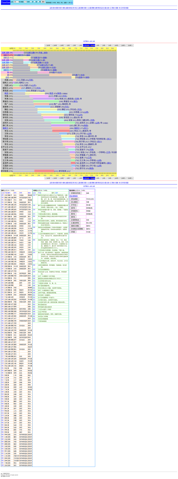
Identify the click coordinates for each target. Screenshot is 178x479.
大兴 (59, 72)
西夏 (116, 8)
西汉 (71, 8)
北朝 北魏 (5, 53)
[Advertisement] (89, 25)
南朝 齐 (6, 55)
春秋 (64, 8)
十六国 (89, 8)
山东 (34, 85)
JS (72, 2)
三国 (79, 8)
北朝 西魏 (5, 62)
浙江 (86, 128)
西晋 (82, 8)
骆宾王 (5, 128)
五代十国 (103, 8)
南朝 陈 (6, 70)
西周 (57, 8)
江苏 (108, 152)
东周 (60, 8)
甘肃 (77, 99)
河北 (38, 88)
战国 (67, 8)
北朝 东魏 (5, 60)
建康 (28, 55)
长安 (46, 62)
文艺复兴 (86, 41)
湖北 (75, 101)
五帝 (51, 8)
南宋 (113, 8)
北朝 (96, 8)
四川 (99, 142)
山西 (86, 112)
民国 (127, 8)
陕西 (59, 93)
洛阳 (87, 77)
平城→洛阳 (43, 53)
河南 (31, 80)
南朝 (93, 8)
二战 (93, 41)
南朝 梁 (6, 58)
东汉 (76, 8)
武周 (7, 77)
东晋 (85, 8)
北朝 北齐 (5, 65)
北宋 (108, 8)
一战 (90, 41)
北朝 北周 (5, 67)
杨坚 (6, 93)
